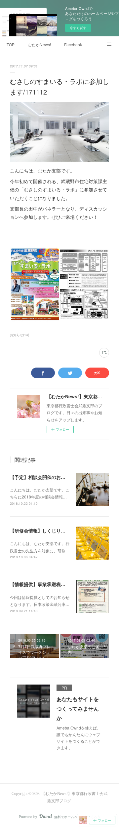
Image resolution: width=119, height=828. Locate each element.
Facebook (73, 44)
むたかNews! (39, 44)
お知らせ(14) (19, 335)
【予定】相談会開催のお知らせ (42, 477)
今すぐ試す (78, 27)
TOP (11, 44)
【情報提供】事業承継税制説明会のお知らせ (56, 584)
